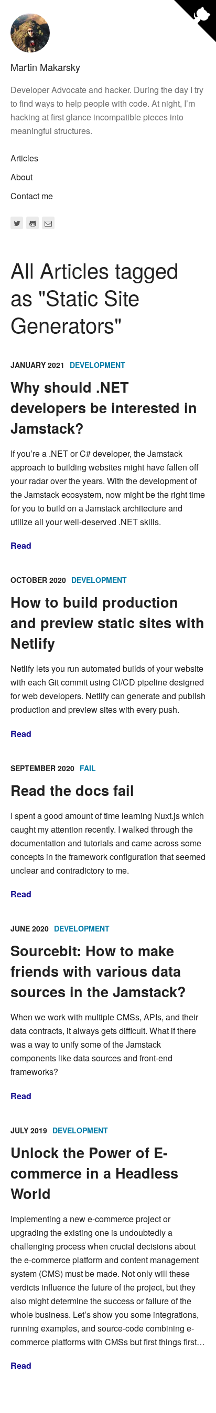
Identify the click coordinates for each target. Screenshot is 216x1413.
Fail (88, 768)
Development (97, 365)
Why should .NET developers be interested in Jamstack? (103, 407)
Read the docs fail (72, 790)
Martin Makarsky (45, 67)
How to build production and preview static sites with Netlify (107, 622)
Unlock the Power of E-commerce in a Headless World (94, 1172)
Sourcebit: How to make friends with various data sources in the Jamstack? (98, 970)
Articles (24, 158)
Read (20, 545)
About (21, 177)
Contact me (31, 196)
